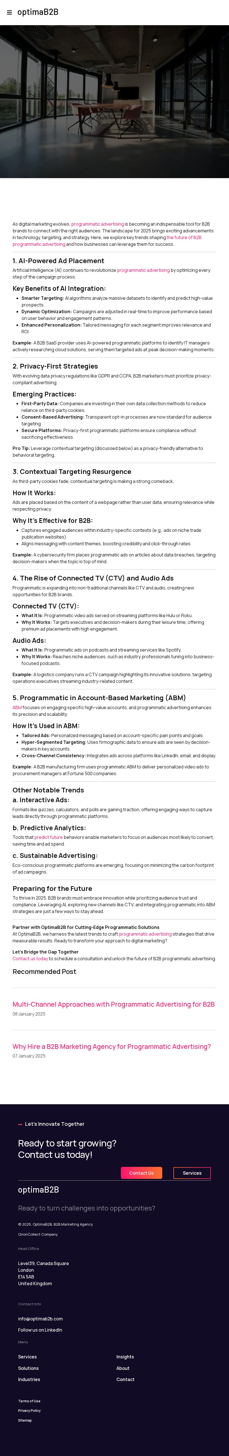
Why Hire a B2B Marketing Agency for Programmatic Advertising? (112, 1046)
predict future (48, 837)
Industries (29, 1379)
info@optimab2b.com (40, 1319)
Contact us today (30, 958)
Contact (125, 1379)
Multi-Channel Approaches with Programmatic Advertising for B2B (114, 1004)
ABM (18, 707)
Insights (125, 1357)
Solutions (28, 1368)
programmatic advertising (97, 224)
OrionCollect (29, 1234)
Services (192, 1173)
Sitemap (25, 1420)
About (123, 1368)
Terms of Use (29, 1401)
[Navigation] (9, 12)
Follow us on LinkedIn (40, 1330)
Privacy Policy (29, 1410)
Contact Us (141, 1173)
